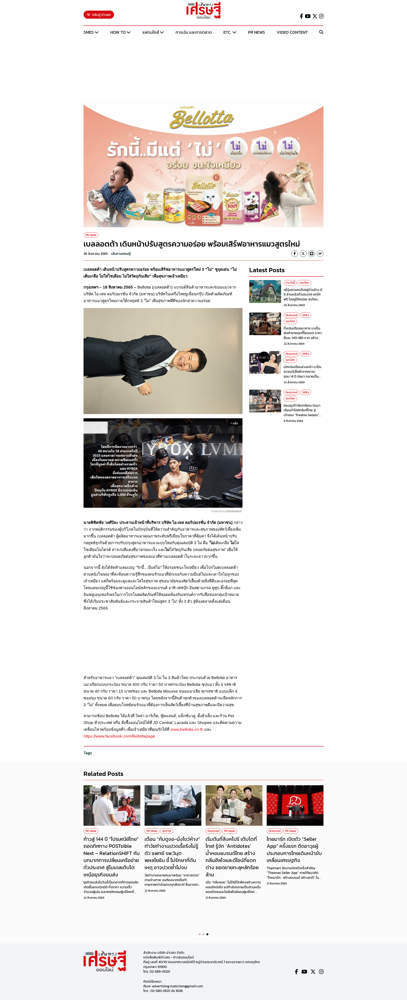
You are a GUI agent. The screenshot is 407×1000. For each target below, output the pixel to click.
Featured (291, 315)
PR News (256, 32)
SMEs (89, 32)
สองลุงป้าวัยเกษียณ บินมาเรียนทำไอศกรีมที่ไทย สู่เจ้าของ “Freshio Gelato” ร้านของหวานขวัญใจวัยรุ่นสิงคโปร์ (302, 415)
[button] (200, 934)
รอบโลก (304, 282)
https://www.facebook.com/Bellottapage (119, 736)
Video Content (292, 32)
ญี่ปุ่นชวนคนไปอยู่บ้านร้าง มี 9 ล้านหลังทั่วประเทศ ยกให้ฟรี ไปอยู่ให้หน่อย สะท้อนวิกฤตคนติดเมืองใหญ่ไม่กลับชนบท (303, 299)
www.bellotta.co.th (186, 729)
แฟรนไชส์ (150, 32)
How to (118, 32)
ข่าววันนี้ (290, 282)
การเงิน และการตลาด (194, 32)
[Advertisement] (203, 68)
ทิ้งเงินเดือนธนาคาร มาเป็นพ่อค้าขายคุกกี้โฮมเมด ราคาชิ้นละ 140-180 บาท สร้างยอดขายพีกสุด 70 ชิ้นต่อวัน (303, 335)
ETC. (227, 32)
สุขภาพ (166, 831)
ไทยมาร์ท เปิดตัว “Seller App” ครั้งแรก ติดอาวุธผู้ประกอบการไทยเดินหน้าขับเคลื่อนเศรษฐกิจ (294, 849)
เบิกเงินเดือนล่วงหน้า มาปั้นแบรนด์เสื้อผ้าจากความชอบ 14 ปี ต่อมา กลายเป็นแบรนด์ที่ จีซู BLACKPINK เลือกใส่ (302, 376)
